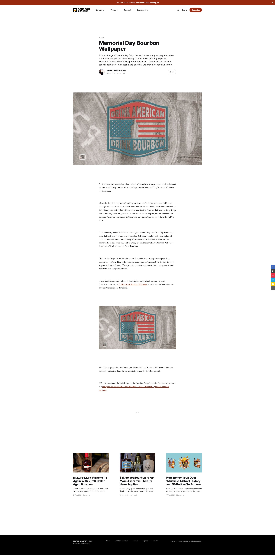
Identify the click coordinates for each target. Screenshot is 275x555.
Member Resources (121, 541)
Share (172, 72)
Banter (101, 37)
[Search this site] (178, 10)
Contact (155, 541)
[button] (273, 267)
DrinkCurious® (79, 544)
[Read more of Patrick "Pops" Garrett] (102, 72)
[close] (272, 2)
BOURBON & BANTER (80, 541)
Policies (135, 541)
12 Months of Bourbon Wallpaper (132, 284)
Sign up (145, 541)
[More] (155, 10)
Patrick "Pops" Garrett (116, 71)
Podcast (127, 10)
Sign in (184, 10)
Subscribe (196, 10)
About (108, 541)
